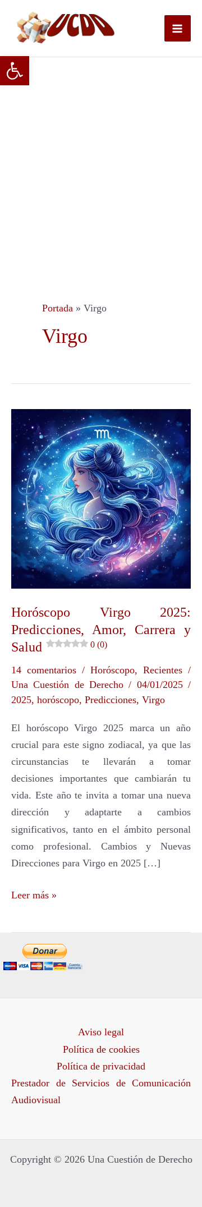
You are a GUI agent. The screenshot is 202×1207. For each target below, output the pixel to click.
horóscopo (58, 699)
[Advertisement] (101, 164)
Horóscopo (112, 670)
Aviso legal (101, 1032)
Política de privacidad (101, 1066)
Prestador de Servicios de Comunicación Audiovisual (101, 1091)
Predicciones (110, 699)
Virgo (153, 699)
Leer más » (34, 894)
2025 (21, 699)
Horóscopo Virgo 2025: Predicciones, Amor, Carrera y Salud (101, 629)
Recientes (162, 670)
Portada (57, 308)
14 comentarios (43, 670)
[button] (14, 70)
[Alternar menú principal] (177, 28)
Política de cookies (101, 1049)
